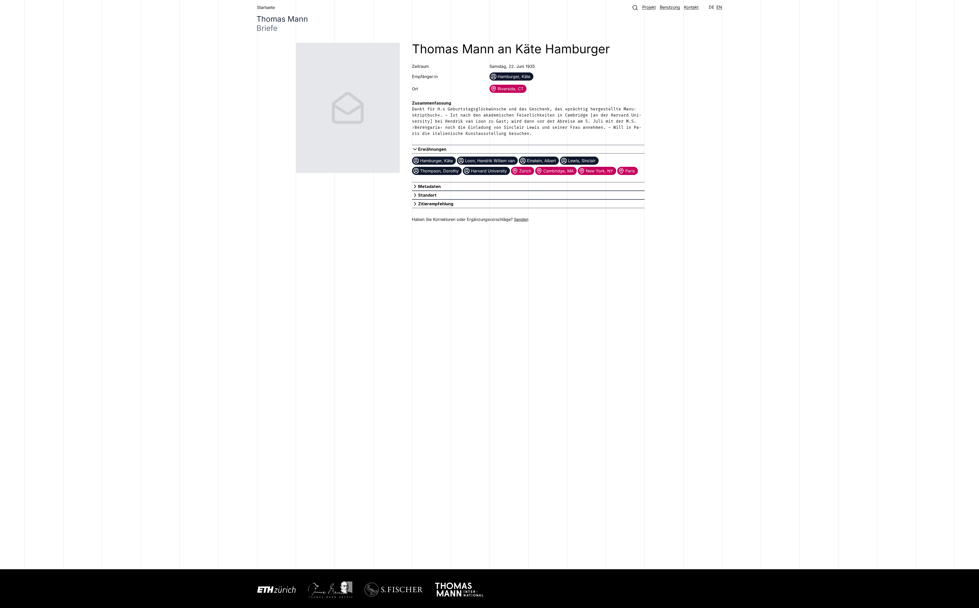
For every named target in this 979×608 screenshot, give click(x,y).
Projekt (649, 7)
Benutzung (670, 7)
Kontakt (691, 7)
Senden (521, 219)
